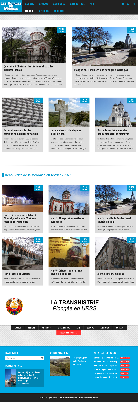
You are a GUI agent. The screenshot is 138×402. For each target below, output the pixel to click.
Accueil (29, 3)
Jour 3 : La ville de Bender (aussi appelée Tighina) (114, 220)
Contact (59, 11)
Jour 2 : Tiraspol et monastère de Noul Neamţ (67, 220)
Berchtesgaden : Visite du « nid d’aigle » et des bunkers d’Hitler (106, 357)
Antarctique (77, 3)
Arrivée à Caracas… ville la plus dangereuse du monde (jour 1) (106, 361)
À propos (44, 11)
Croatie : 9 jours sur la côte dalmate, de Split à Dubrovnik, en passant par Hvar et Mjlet (106, 369)
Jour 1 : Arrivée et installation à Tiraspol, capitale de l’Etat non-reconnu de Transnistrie (20, 218)
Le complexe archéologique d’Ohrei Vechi (66, 132)
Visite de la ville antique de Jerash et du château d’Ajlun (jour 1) (106, 365)
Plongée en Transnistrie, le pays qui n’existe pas (101, 70)
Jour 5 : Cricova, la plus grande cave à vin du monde (66, 272)
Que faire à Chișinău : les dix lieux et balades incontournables (28, 68)
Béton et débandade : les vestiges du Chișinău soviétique (21, 132)
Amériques (59, 3)
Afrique (43, 3)
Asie (92, 3)
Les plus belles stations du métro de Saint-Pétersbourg (106, 373)
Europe (29, 11)
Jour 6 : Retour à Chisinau (110, 273)
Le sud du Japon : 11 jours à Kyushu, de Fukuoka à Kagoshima (106, 377)
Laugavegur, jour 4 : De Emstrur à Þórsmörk (80, 361)
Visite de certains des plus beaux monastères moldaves (113, 132)
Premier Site (93, 397)
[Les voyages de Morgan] (11, 9)
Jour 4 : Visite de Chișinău (17, 273)
